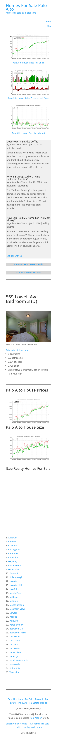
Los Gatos (14, 589)
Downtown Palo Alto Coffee (22, 141)
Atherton (12, 537)
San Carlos (14, 640)
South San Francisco (19, 660)
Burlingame (14, 549)
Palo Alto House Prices (27, 390)
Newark (13, 612)
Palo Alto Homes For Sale (28, 272)
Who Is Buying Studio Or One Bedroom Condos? (23, 178)
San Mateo (14, 648)
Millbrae (13, 597)
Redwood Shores (17, 632)
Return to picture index (18, 350)
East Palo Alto (15, 565)
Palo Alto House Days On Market (28, 133)
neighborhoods (14, 148)
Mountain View (17, 608)
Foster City (13, 569)
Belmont (12, 541)
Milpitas (13, 600)
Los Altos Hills (16, 585)
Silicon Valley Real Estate (29, 727)
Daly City (12, 561)
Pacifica (13, 616)
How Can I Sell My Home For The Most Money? (28, 219)
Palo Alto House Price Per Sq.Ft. (28, 62)
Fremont (13, 573)
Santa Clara (15, 652)
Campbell (13, 553)
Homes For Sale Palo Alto (26, 7)
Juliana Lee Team (18, 144)
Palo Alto (13, 620)
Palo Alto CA (36, 717)
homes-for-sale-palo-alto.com (21, 12)
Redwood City (16, 628)
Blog (49, 26)
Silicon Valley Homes (16, 723)
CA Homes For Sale (39, 723)
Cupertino (13, 557)
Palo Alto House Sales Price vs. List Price (28, 98)
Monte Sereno (16, 604)
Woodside (14, 672)
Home (48, 21)
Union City (14, 668)
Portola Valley (16, 624)
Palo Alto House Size (25, 427)
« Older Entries (14, 255)
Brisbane (12, 545)
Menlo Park (15, 593)
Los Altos (13, 581)
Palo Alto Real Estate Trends (28, 264)
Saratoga (13, 656)
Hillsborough (15, 577)
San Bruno (14, 636)
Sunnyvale (14, 664)
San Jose (13, 644)
